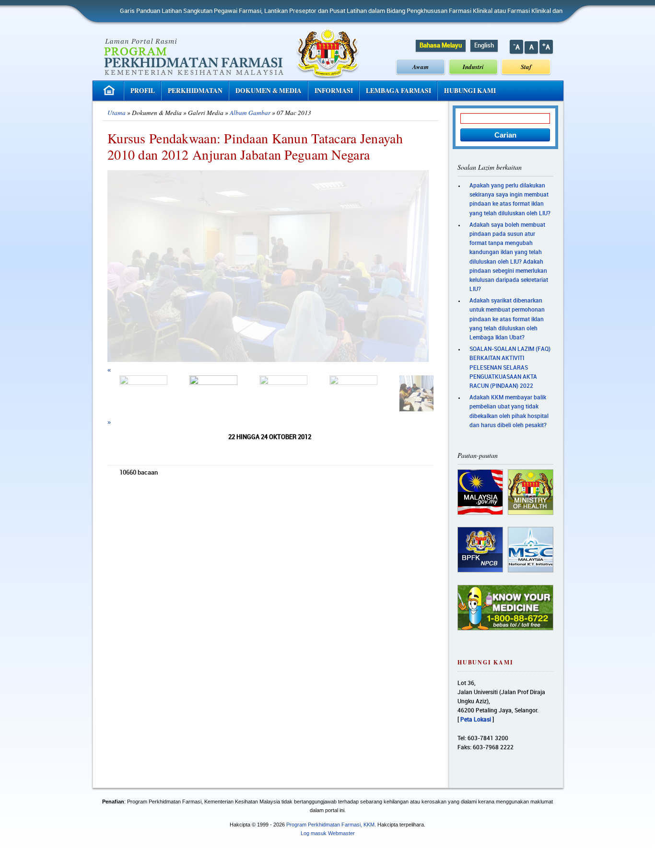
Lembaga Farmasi (398, 90)
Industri (473, 66)
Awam (420, 66)
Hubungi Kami (470, 90)
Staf (526, 66)
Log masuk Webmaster (328, 833)
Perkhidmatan (195, 90)
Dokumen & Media (268, 90)
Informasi (334, 90)
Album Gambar (250, 112)
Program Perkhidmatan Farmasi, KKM (330, 824)
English (484, 45)
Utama (116, 112)
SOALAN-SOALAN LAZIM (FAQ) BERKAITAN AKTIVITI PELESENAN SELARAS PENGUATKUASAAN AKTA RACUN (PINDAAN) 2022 (509, 367)
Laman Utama (110, 90)
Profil (142, 90)
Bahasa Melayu (441, 45)
